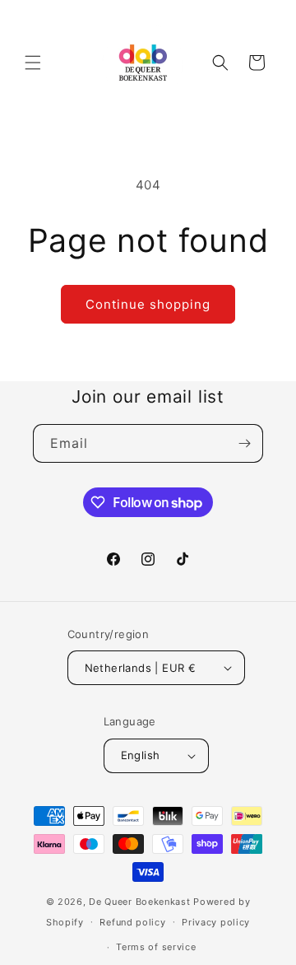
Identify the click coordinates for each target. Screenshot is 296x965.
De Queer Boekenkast (139, 901)
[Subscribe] (244, 443)
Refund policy (132, 922)
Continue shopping (148, 304)
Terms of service (156, 947)
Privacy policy (216, 922)
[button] (33, 62)
